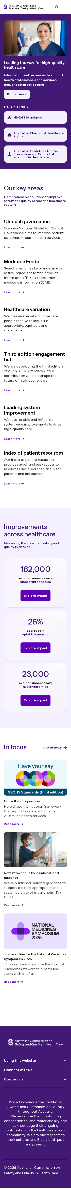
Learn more (12, 247)
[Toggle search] (57, 7)
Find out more (17, 94)
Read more (12, 824)
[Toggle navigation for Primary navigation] (64, 7)
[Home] (35, 1043)
